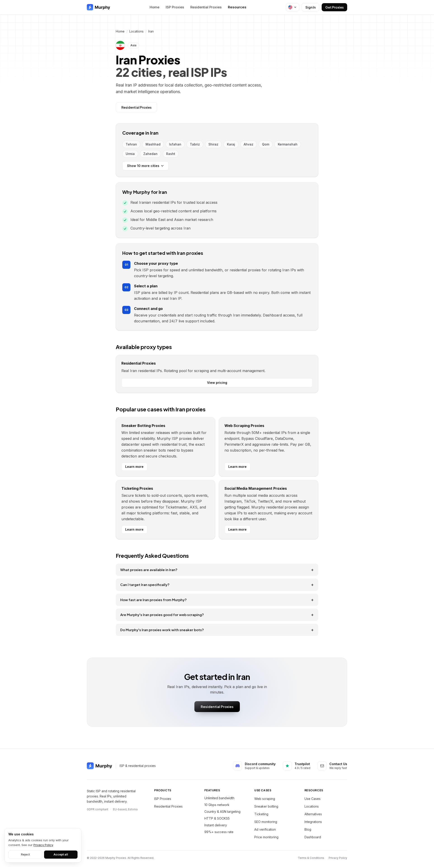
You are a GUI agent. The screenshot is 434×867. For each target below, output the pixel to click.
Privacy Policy (338, 858)
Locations (136, 31)
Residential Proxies (206, 7)
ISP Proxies (175, 7)
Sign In (310, 7)
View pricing (217, 382)
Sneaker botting (266, 806)
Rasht (170, 154)
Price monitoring (266, 837)
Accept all (61, 854)
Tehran (131, 144)
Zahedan (150, 154)
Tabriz (195, 144)
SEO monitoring (265, 822)
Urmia (130, 154)
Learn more (134, 467)
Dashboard (312, 837)
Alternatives (313, 814)
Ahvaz (248, 144)
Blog (307, 829)
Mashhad (153, 144)
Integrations (313, 822)
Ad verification (265, 829)
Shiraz (213, 144)
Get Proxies (334, 7)
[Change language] (292, 7)
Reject (25, 854)
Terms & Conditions (311, 858)
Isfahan (175, 144)
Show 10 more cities (143, 166)
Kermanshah (287, 144)
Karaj (231, 144)
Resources (237, 7)
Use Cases (312, 799)
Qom (265, 144)
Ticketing (261, 814)
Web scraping (264, 799)
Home (154, 7)
